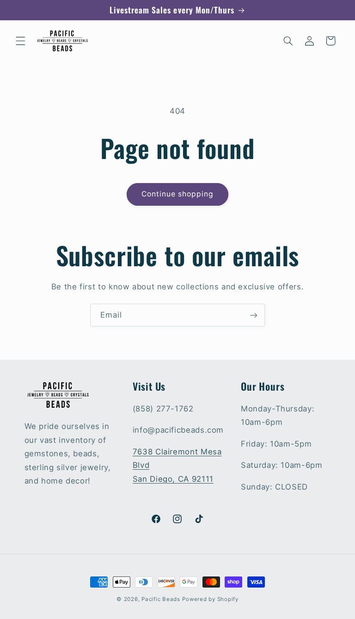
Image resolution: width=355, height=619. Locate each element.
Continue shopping (177, 194)
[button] (20, 40)
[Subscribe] (253, 315)
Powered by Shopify (210, 599)
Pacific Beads (160, 599)
